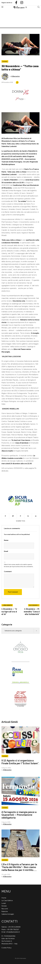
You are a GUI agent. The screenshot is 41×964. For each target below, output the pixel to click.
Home (3, 898)
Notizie (4, 906)
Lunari (3, 903)
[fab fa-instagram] (21, 2)
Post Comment (13, 592)
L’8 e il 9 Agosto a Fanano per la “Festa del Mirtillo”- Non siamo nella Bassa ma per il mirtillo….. (19, 867)
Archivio (4, 61)
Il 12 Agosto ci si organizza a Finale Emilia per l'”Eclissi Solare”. (20, 762)
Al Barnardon (15, 76)
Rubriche (4, 911)
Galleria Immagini (7, 914)
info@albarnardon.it (13, 932)
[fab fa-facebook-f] (15, 2)
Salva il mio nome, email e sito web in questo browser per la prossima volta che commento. (18, 565)
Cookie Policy (6, 948)
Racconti (4, 909)
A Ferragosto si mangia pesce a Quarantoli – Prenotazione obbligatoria (18, 815)
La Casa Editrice (7, 900)
